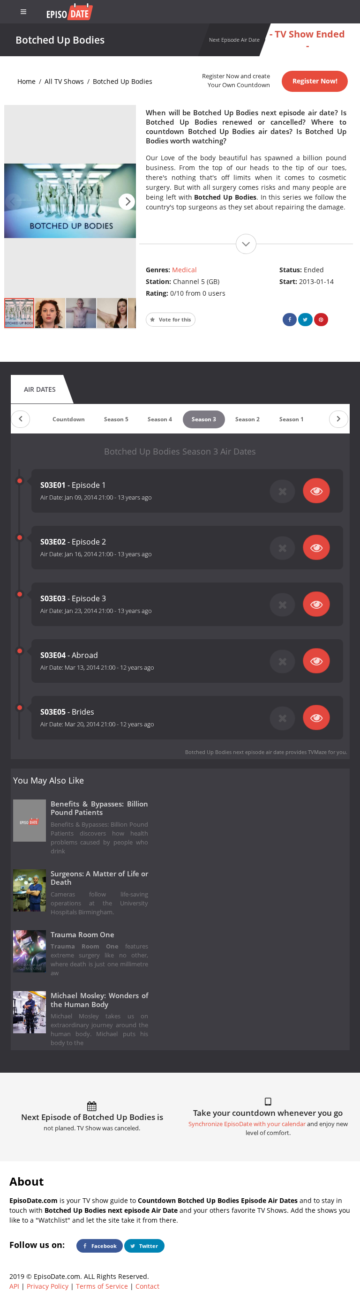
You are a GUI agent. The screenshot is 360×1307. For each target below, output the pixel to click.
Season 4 (160, 419)
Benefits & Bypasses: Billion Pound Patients (100, 808)
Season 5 (116, 419)
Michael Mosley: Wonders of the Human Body (100, 1000)
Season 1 (291, 419)
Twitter (148, 1245)
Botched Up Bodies (122, 81)
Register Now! (315, 80)
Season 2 (247, 419)
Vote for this (174, 319)
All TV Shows (64, 81)
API (14, 1286)
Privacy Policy (47, 1286)
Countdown (68, 419)
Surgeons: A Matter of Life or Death (100, 878)
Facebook (103, 1245)
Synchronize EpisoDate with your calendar (247, 1124)
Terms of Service (102, 1286)
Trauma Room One (82, 934)
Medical (184, 269)
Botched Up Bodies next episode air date (234, 751)
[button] (127, 202)
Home (26, 81)
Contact (147, 1286)
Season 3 (204, 419)
